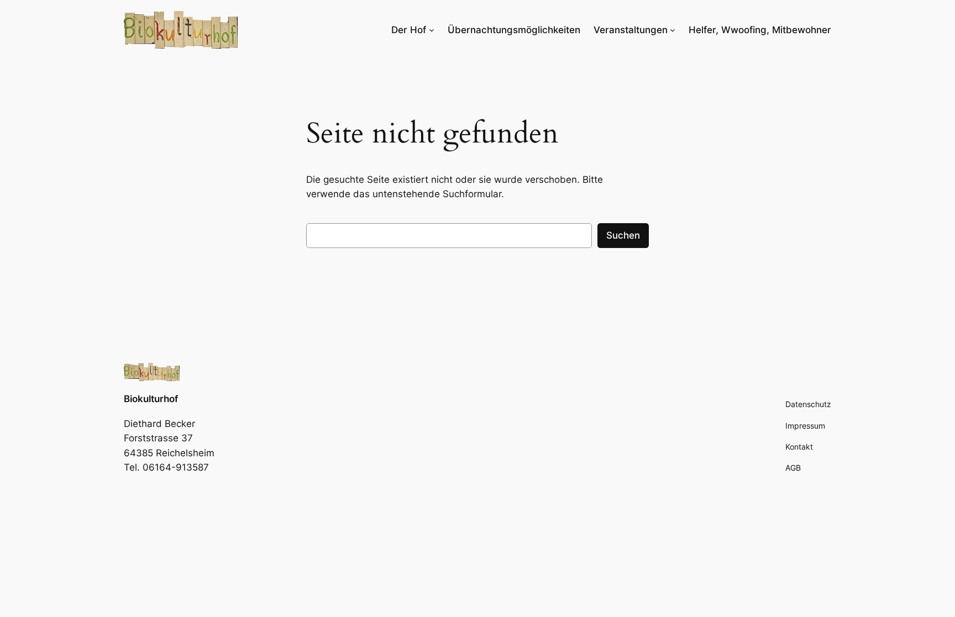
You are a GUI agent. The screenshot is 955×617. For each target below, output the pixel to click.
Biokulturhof (151, 398)
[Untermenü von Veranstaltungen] (672, 30)
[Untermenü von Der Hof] (431, 30)
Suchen (623, 235)
